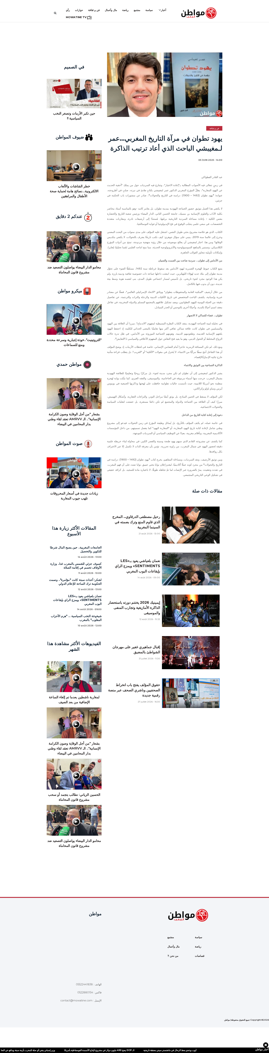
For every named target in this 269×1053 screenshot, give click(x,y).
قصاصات (199, 956)
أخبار (163, 10)
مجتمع (137, 10)
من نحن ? (172, 956)
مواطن (227, 1020)
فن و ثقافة (94, 10)
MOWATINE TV (76, 17)
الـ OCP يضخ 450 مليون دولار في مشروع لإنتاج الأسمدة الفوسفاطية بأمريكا (75, 1050)
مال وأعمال (111, 10)
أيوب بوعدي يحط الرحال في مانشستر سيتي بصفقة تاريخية (146, 1050)
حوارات (79, 10)
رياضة (125, 10)
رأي (68, 10)
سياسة (149, 10)
